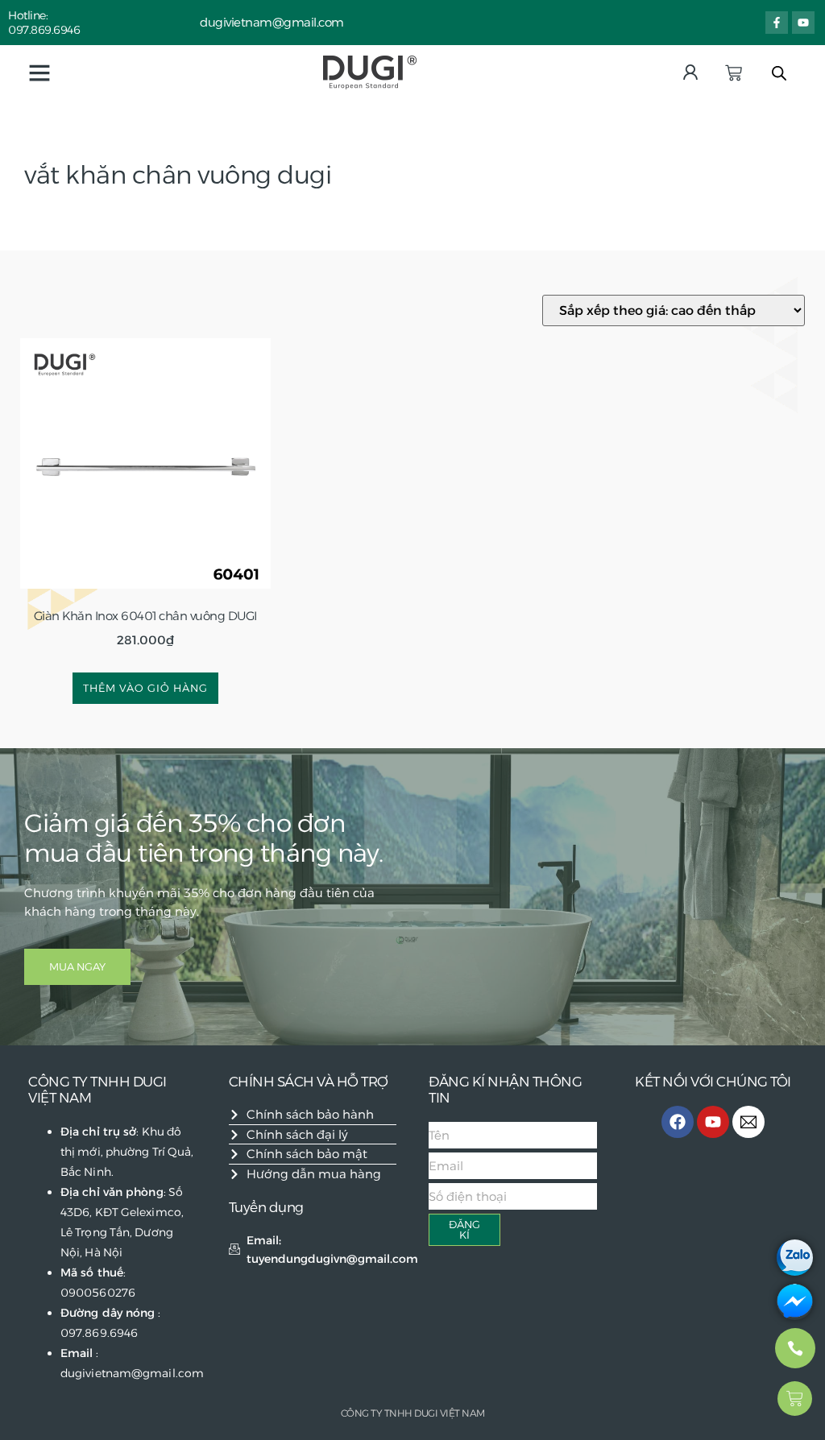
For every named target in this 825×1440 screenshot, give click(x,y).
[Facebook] (677, 1122)
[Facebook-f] (776, 22)
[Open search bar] (779, 73)
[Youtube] (803, 22)
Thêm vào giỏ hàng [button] (145, 687)
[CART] (733, 73)
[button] (39, 72)
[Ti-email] (748, 1122)
